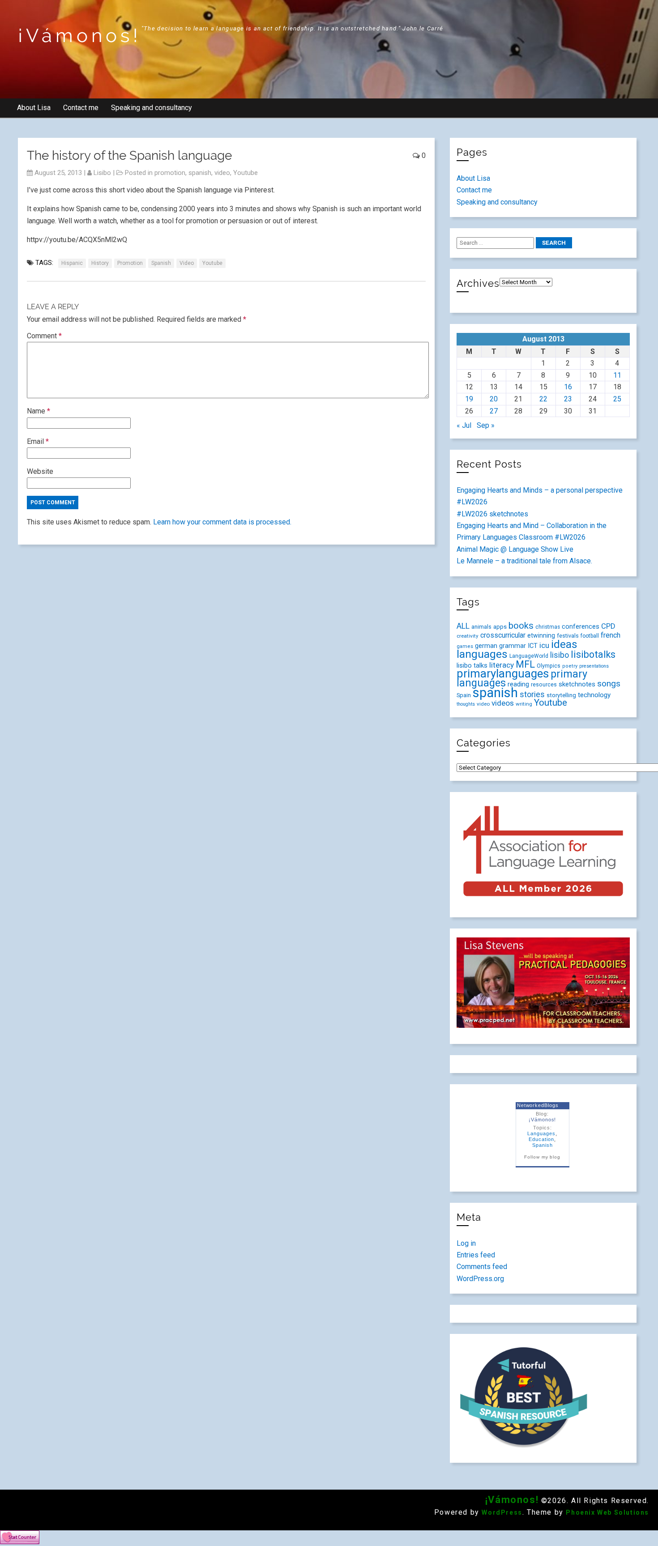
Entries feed (476, 1255)
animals (481, 626)
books (521, 625)
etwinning (541, 635)
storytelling (561, 695)
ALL (463, 626)
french (610, 635)
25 (617, 399)
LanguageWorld (528, 656)
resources (544, 684)
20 (494, 399)
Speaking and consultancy (151, 107)
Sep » (486, 425)
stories (532, 694)
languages (482, 653)
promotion (169, 173)
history (100, 263)
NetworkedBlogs (538, 1105)
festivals (568, 635)
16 (568, 387)
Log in (466, 1243)
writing (524, 704)
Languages (541, 1133)
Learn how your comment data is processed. (222, 522)
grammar (512, 645)
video (222, 173)
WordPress (502, 1512)
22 (543, 399)
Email (38, 441)
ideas (564, 644)
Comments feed (482, 1266)
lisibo (102, 173)
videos (502, 702)
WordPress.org (480, 1278)
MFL (525, 664)
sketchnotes (577, 684)
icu (544, 645)
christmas (547, 627)
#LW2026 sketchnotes (492, 514)
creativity (468, 636)
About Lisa (34, 107)
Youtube (245, 173)
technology (594, 695)
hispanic (72, 263)
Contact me (80, 107)
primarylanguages (503, 673)
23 (568, 399)
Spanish (542, 1145)
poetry (569, 666)
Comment (44, 336)
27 (494, 411)
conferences (580, 626)
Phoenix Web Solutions (607, 1512)
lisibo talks (472, 665)
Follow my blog (542, 1156)
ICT (533, 646)
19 (469, 399)
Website (40, 471)
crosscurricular (503, 635)
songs (608, 683)
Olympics (548, 666)
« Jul (464, 425)
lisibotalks (593, 654)
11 (617, 375)
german (486, 646)
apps (500, 626)
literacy (501, 664)
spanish (199, 173)
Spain (464, 695)
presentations (594, 666)
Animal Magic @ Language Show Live (515, 549)
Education (541, 1139)
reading (518, 684)
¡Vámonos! (79, 36)
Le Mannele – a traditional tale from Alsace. (524, 561)
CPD (608, 626)
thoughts (466, 704)
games (465, 646)
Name (38, 411)
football (590, 636)
